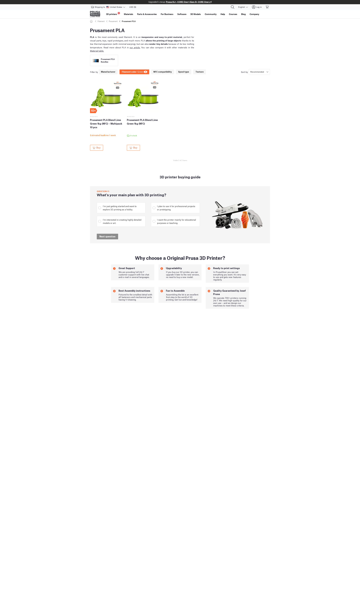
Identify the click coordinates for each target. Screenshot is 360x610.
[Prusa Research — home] (95, 14)
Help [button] (222, 14)
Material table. (97, 50)
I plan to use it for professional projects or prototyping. (176, 208)
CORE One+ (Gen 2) (187, 1)
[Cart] (267, 7)
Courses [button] (233, 14)
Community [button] (211, 14)
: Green (132, 71)
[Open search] (232, 7)
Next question (107, 236)
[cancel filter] (145, 71)
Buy (98, 147)
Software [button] (181, 14)
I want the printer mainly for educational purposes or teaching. (176, 221)
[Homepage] (91, 21)
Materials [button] (128, 14)
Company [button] (254, 14)
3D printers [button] (112, 13)
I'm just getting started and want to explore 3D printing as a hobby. (120, 208)
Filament (101, 21)
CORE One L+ (204, 1)
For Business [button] (167, 14)
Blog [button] (243, 14)
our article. (135, 47)
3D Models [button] (195, 14)
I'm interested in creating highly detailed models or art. (122, 221)
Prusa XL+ (171, 1)
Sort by (244, 71)
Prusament (113, 21)
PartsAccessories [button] (147, 14)
